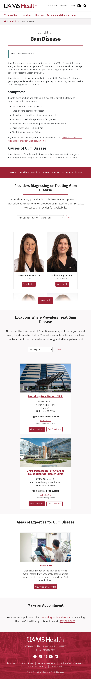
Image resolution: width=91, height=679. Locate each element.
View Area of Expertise (45, 587)
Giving (72, 5)
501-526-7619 (45, 495)
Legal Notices (57, 666)
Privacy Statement (46, 663)
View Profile (28, 284)
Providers (24, 172)
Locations (35, 172)
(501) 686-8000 (67, 621)
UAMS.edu (52, 5)
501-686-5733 (45, 420)
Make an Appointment (72, 172)
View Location (36, 429)
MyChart (63, 5)
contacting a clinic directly (54, 617)
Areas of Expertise (51, 172)
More (75, 15)
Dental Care (45, 565)
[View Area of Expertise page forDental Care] (45, 547)
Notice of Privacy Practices (72, 663)
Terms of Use (27, 663)
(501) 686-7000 (49, 650)
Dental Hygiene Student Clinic (45, 396)
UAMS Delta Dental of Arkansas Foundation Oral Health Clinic (45, 472)
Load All (45, 300)
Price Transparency (37, 666)
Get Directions (54, 429)
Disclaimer (11, 663)
